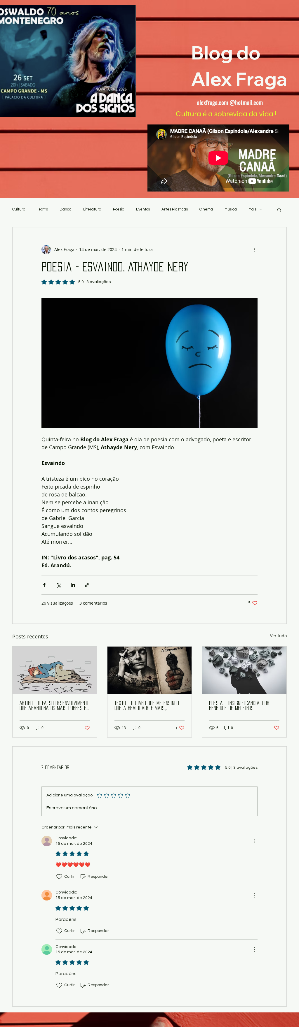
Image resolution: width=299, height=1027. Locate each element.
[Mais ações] (254, 249)
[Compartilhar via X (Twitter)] (58, 585)
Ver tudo (278, 635)
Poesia (118, 209)
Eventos (143, 209)
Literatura (92, 209)
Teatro (42, 209)
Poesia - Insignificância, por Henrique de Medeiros (239, 705)
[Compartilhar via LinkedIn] (73, 585)
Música (231, 209)
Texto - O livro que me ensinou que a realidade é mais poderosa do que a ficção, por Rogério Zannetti (146, 706)
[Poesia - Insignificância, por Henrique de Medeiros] (244, 670)
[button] (279, 209)
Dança (66, 209)
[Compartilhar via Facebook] (44, 585)
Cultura (18, 209)
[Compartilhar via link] (87, 585)
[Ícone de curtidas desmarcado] (59, 876)
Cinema (206, 209)
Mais (252, 209)
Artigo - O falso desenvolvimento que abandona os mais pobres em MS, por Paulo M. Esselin (55, 706)
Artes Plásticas (174, 209)
